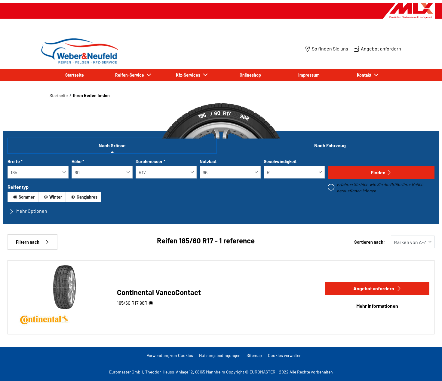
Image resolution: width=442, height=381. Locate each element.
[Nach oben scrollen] (426, 368)
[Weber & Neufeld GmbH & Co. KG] (79, 51)
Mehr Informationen (377, 306)
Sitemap (254, 355)
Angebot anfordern (373, 288)
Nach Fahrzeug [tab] (330, 145)
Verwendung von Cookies (170, 355)
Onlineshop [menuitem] (250, 75)
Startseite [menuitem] (74, 75)
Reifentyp (18, 187)
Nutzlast (208, 161)
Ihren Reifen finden (91, 95)
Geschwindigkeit (280, 161)
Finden (378, 172)
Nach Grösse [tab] (112, 145)
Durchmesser (150, 161)
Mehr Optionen (31, 211)
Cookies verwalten (285, 355)
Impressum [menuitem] (309, 75)
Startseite (59, 95)
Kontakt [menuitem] (365, 75)
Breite (15, 161)
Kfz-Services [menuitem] (189, 75)
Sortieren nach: (369, 242)
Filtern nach (27, 242)
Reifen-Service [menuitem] (130, 75)
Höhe (78, 161)
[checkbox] (23, 197)
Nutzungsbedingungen (220, 355)
